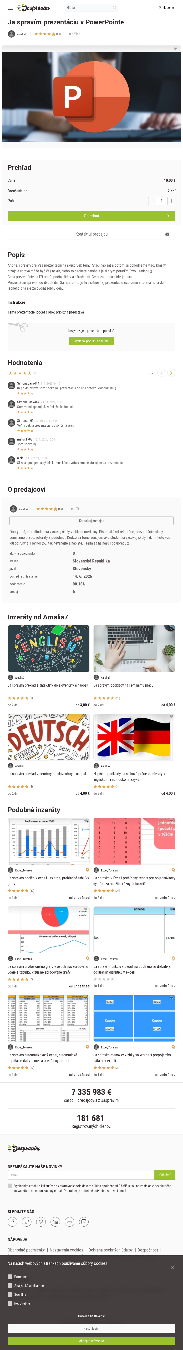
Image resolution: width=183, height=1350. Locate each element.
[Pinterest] (41, 1222)
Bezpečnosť (148, 1249)
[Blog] (69, 1222)
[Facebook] (12, 1222)
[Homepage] (33, 7)
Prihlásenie (166, 8)
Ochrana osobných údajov (110, 1249)
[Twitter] (26, 1222)
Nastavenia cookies (66, 1249)
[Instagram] (84, 1222)
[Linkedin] (55, 1222)
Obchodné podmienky (26, 1249)
